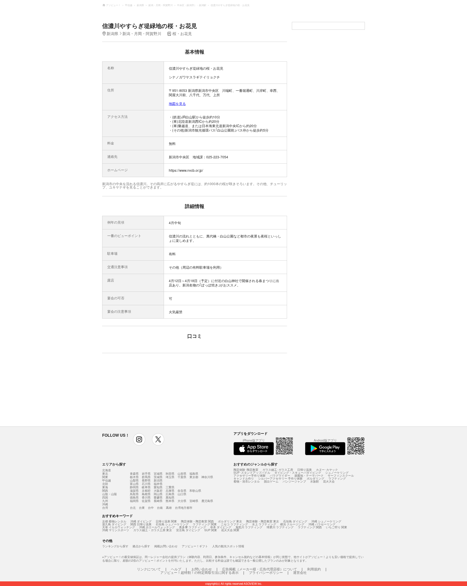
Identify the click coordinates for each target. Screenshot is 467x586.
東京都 (193, 477)
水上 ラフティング (264, 524)
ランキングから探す (115, 546)
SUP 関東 (210, 530)
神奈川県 (207, 477)
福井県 (158, 484)
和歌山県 (195, 490)
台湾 (105, 507)
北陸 (105, 483)
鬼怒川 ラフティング (248, 527)
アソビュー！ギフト (195, 546)
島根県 (146, 494)
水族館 (314, 481)
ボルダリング (315, 478)
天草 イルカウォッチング (118, 527)
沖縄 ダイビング (141, 521)
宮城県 (158, 473)
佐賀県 (146, 501)
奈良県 (182, 490)
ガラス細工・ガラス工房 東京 (152, 530)
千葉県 (182, 477)
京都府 (146, 490)
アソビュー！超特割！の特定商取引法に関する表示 (199, 572)
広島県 (170, 494)
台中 (151, 507)
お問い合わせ (201, 569)
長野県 (146, 480)
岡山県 (158, 494)
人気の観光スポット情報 (228, 546)
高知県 (170, 497)
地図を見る (177, 103)
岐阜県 (146, 487)
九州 (105, 500)
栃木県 (134, 477)
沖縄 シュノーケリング (326, 521)
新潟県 (158, 480)
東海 (105, 487)
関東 (105, 476)
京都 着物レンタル (114, 521)
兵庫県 (170, 490)
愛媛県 (158, 497)
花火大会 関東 (230, 530)
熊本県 (170, 501)
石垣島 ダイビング (295, 521)
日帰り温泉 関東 (166, 521)
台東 (142, 507)
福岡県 (134, 501)
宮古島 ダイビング (188, 530)
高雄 (169, 507)
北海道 (106, 470)
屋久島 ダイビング (114, 524)
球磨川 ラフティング (280, 527)
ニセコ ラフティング (234, 524)
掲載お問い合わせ (166, 546)
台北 (133, 507)
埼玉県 (170, 477)
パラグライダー (280, 475)
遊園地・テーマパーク (308, 475)
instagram (139, 439)
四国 (105, 497)
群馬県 (146, 477)
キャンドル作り (244, 478)
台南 (160, 507)
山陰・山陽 (109, 493)
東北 (105, 473)
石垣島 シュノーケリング (172, 524)
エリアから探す (114, 464)
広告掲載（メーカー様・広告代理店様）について (259, 569)
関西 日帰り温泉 (141, 524)
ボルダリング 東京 (230, 521)
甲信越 (106, 480)
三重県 (170, 487)
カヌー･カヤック (327, 469)
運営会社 (300, 572)
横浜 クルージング (292, 524)
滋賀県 (134, 490)
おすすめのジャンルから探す (256, 464)
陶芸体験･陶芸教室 (246, 469)
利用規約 (314, 569)
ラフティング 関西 (310, 527)
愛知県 (158, 487)
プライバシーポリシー (266, 572)
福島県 (193, 473)
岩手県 (146, 473)
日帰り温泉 (304, 469)
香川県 (146, 497)
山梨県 (134, 480)
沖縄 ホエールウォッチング (157, 527)
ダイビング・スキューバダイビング (297, 472)
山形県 (182, 473)
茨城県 (158, 477)
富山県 (134, 484)
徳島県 (134, 497)
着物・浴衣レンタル (247, 481)
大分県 (182, 501)
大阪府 (158, 490)
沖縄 (105, 504)
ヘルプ (176, 569)
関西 (105, 490)
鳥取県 (134, 494)
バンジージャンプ (294, 481)
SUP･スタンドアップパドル (252, 472)
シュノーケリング (337, 472)
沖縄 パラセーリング (321, 524)
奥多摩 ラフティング (192, 527)
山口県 (182, 494)
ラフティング (337, 478)
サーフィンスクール (341, 475)
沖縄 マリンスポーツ (115, 530)
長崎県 (158, 501)
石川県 (146, 484)
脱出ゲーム (271, 481)
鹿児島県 (207, 501)
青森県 (134, 473)
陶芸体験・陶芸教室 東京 (262, 521)
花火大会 (329, 481)
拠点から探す (141, 546)
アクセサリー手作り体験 (250, 475)
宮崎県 (193, 501)
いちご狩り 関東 (336, 527)
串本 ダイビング (220, 527)
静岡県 (134, 487)
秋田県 (170, 473)
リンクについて (149, 569)
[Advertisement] (152, 392)
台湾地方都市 (183, 507)
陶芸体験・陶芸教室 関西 (197, 521)
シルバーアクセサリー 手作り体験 (280, 478)
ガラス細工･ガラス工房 (277, 469)
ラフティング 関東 (205, 524)
